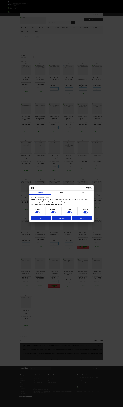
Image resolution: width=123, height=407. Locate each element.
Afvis (41, 218)
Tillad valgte (61, 218)
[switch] (53, 212)
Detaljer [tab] (61, 192)
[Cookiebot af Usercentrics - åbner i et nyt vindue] (86, 188)
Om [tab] (83, 192)
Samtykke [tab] (40, 192)
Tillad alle (82, 218)
